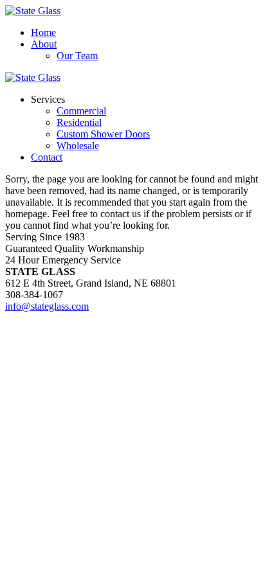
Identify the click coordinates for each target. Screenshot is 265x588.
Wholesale (78, 145)
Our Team (77, 55)
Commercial (81, 110)
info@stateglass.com (47, 306)
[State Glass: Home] (32, 77)
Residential (79, 122)
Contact (46, 157)
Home (43, 32)
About (44, 44)
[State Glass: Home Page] (32, 10)
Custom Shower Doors (103, 134)
